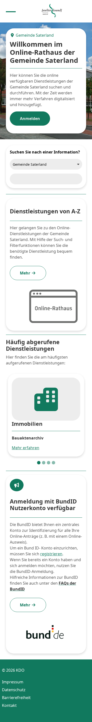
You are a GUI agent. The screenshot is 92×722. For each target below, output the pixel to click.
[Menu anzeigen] (11, 11)
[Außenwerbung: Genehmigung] (43, 463)
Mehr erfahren (25, 447)
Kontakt (9, 705)
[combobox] (46, 164)
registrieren (51, 554)
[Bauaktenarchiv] (38, 463)
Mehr (25, 273)
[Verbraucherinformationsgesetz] (48, 463)
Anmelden (30, 118)
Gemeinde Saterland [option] (30, 164)
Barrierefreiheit (16, 697)
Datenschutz (14, 689)
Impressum (12, 682)
